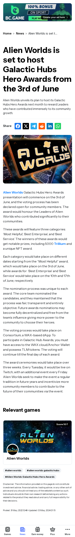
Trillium (60, 244)
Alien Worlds (13, 192)
